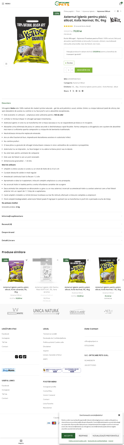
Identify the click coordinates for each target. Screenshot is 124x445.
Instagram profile (49, 387)
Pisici (78, 11)
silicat (116, 87)
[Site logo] (62, 3)
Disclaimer (47, 346)
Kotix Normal (107, 87)
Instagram (6, 338)
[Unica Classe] (77, 312)
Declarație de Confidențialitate (97, 441)
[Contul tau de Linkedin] (79, 91)
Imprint (110, 441)
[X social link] (73, 91)
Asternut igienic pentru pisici (90, 87)
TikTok (4, 342)
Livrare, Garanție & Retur (52, 355)
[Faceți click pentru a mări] (6, 64)
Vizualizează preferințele (106, 436)
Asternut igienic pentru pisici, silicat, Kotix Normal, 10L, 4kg (77, 288)
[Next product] (120, 11)
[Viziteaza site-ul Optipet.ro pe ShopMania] (8, 370)
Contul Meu (47, 391)
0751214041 (89, 345)
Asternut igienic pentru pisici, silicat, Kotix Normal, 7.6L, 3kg (108, 288)
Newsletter (47, 408)
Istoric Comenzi (49, 395)
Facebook (5, 334)
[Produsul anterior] (114, 11)
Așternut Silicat (103, 11)
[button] (119, 415)
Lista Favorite (48, 403)
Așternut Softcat (47, 295)
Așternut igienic (88, 11)
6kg (77, 87)
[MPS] (108, 312)
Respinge (83, 436)
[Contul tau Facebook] (70, 91)
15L (73, 87)
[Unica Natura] (46, 312)
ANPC (45, 359)
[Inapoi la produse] (117, 11)
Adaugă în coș (83, 70)
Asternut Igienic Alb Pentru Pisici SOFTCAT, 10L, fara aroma (46, 289)
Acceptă (68, 436)
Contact (5, 346)
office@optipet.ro (91, 341)
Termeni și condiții (50, 334)
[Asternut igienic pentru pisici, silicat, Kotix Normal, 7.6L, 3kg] (108, 271)
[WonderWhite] (15, 312)
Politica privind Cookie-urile (78, 441)
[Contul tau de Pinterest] (76, 91)
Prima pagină (69, 11)
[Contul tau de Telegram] (82, 91)
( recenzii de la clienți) (82, 26)
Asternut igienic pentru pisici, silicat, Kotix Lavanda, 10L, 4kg (16, 289)
